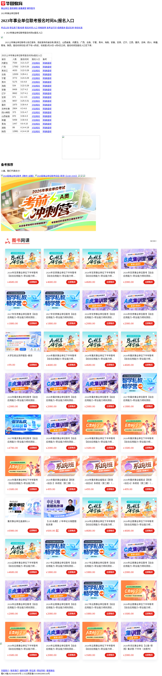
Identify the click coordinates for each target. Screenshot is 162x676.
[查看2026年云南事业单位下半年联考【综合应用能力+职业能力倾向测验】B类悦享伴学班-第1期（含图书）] (139, 507)
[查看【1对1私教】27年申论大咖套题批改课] (62, 507)
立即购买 (33, 282)
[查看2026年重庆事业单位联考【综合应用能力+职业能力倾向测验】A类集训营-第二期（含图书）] (100, 383)
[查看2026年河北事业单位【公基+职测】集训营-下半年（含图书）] (139, 632)
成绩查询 (61, 28)
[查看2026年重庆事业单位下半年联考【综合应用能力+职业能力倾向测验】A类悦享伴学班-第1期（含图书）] (62, 342)
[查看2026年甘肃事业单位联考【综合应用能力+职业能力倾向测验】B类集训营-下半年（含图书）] (100, 300)
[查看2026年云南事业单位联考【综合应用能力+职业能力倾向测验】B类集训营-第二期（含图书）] (23, 590)
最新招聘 (24, 671)
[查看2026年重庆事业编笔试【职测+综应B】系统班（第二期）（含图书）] (100, 466)
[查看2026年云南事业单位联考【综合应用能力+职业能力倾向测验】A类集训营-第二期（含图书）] (62, 590)
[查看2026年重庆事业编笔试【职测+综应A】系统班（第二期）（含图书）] (139, 466)
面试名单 (70, 28)
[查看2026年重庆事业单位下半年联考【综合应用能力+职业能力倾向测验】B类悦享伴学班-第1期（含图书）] (139, 342)
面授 (49, 63)
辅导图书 (31, 8)
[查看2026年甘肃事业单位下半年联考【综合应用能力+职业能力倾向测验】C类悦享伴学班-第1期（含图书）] (62, 259)
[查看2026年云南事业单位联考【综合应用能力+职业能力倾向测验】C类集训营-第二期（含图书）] (139, 549)
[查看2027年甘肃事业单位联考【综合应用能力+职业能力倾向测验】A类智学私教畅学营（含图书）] (62, 300)
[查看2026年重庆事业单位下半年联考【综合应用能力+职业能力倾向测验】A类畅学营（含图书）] (23, 466)
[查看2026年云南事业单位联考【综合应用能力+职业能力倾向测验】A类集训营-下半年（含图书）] (62, 632)
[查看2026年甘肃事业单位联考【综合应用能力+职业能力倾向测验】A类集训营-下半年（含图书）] (139, 300)
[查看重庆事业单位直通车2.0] (23, 507)
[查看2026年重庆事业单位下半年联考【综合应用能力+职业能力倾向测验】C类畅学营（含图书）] (100, 425)
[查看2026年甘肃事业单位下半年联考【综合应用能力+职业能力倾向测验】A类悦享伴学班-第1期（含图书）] (100, 259)
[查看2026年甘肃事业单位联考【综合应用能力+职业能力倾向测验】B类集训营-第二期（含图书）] (139, 259)
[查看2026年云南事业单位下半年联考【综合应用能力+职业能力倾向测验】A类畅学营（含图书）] (100, 632)
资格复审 (42, 28)
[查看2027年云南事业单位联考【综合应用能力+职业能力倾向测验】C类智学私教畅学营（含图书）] (62, 549)
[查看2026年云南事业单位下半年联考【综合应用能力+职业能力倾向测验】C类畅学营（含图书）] (139, 590)
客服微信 (50, 671)
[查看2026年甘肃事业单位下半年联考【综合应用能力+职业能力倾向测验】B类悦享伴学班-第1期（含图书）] (23, 259)
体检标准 (78, 28)
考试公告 (5, 28)
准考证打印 (52, 28)
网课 (45, 63)
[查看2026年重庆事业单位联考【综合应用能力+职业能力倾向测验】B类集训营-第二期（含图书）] (23, 383)
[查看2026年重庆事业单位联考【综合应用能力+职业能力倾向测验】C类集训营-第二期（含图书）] (62, 383)
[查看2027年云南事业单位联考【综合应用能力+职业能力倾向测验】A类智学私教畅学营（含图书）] (100, 590)
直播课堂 (22, 8)
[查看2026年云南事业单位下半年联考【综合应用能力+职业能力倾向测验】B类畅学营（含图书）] (23, 632)
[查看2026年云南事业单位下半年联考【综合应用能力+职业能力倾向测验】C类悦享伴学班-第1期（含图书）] (100, 507)
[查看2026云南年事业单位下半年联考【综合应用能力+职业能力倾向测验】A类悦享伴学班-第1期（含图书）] (23, 549)
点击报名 (36, 63)
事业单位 (5, 8)
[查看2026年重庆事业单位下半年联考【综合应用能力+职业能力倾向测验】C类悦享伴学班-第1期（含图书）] (100, 342)
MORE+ (153, 241)
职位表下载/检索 (17, 28)
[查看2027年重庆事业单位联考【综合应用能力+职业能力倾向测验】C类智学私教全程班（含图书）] (23, 425)
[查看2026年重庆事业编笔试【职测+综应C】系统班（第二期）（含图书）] (62, 466)
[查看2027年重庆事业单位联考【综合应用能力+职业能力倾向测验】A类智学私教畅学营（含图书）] (139, 383)
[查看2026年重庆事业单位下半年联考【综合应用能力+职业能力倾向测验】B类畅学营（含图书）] (139, 425)
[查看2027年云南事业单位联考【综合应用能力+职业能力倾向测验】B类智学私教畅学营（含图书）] (100, 549)
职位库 (32, 671)
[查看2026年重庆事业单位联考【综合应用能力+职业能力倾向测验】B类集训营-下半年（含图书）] (62, 425)
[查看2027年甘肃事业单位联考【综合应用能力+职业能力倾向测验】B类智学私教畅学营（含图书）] (23, 300)
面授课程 (14, 8)
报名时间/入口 (31, 28)
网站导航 (41, 671)
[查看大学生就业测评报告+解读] (23, 342)
